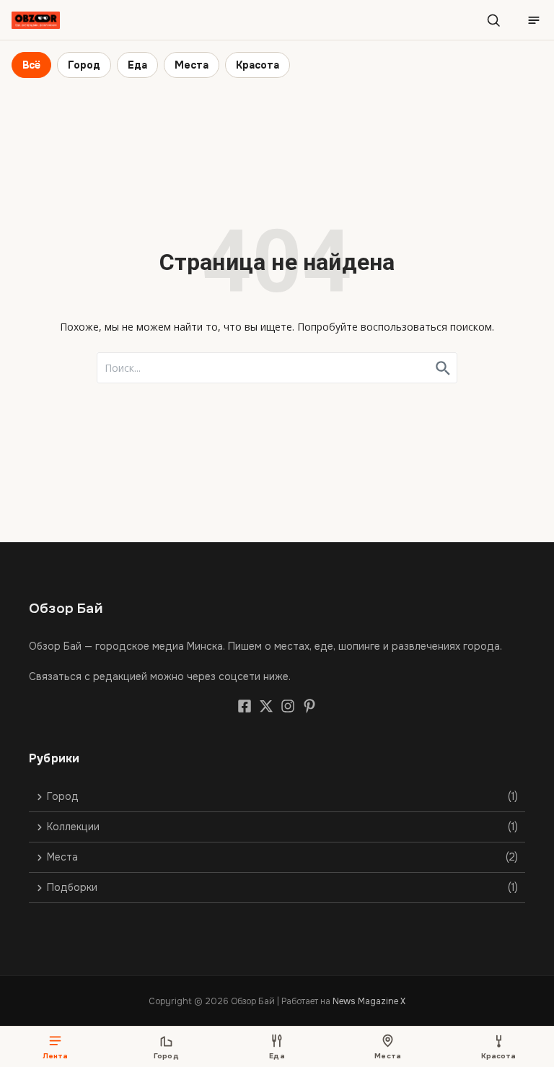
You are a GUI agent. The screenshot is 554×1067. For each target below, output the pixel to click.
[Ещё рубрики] (534, 20)
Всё (31, 64)
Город (84, 64)
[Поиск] (493, 20)
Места (191, 64)
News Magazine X (369, 1001)
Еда (137, 64)
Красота (257, 64)
